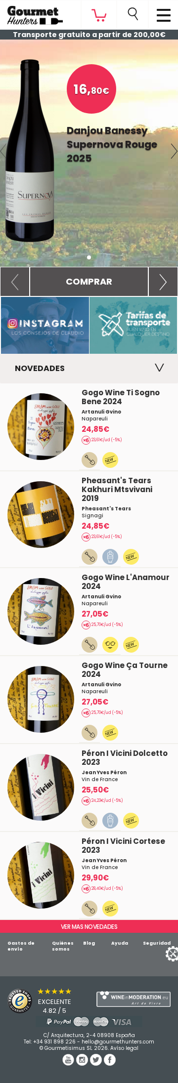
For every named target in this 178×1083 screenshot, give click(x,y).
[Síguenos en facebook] (110, 1063)
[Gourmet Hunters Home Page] (31, 12)
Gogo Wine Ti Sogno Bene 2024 (121, 397)
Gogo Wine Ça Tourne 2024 (125, 669)
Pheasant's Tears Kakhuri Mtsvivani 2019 (117, 489)
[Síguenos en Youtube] (69, 1063)
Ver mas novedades (89, 926)
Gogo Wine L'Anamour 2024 (126, 581)
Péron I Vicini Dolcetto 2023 (125, 757)
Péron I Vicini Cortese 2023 (123, 845)
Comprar (89, 281)
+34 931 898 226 (54, 1041)
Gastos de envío (21, 946)
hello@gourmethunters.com (118, 1041)
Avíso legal (124, 1048)
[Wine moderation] (133, 999)
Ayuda (119, 943)
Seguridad (157, 943)
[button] (15, 281)
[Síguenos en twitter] (97, 1063)
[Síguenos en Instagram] (83, 1063)
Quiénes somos (63, 946)
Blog (89, 943)
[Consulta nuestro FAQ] (89, 1021)
